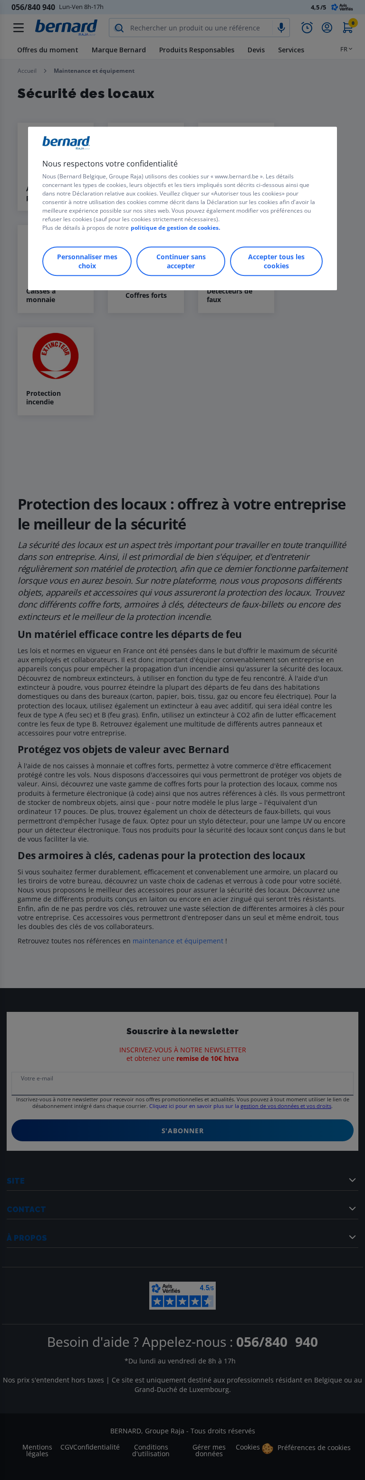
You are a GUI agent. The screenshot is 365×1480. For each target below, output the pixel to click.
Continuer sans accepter (181, 261)
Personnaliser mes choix (87, 261)
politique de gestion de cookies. (175, 228)
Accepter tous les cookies (276, 261)
